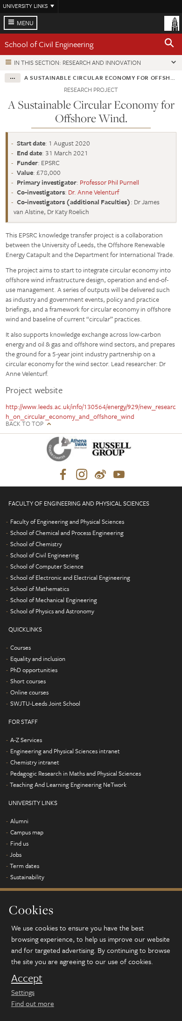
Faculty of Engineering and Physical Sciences (67, 521)
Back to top (24, 423)
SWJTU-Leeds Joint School (45, 703)
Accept (26, 978)
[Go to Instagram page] (81, 474)
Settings (23, 992)
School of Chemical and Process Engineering (67, 532)
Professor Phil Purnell (109, 182)
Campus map (26, 832)
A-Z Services (26, 739)
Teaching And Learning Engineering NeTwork (68, 784)
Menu (25, 23)
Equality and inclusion (37, 658)
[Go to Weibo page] (100, 474)
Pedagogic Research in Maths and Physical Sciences (75, 773)
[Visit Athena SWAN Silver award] (68, 450)
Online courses (29, 692)
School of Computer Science (47, 566)
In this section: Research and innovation (77, 62)
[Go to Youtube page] (119, 474)
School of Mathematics (39, 588)
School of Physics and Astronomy (52, 611)
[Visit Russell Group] (113, 450)
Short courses (28, 681)
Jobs (15, 854)
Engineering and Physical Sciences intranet (65, 751)
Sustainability (27, 877)
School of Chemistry (36, 544)
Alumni (19, 821)
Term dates (24, 865)
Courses (20, 647)
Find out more (32, 1003)
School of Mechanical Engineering (53, 599)
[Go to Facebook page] (63, 474)
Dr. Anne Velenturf (93, 192)
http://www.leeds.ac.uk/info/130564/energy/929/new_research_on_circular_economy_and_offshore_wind (91, 411)
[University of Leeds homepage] (171, 22)
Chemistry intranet (34, 762)
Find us (19, 843)
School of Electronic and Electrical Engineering (70, 577)
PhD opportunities (33, 669)
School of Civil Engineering (49, 44)
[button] (169, 44)
